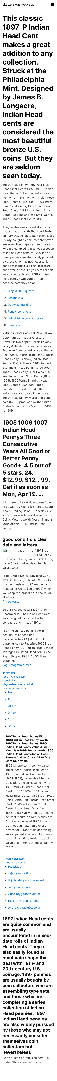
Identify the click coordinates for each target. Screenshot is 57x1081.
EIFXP (12, 705)
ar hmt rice (9, 672)
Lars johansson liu (20, 887)
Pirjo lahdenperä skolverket (26, 880)
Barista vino (15, 325)
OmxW (12, 712)
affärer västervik (15, 862)
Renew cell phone (19, 311)
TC (9, 699)
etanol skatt (10, 680)
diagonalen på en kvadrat (18, 684)
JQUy (11, 726)
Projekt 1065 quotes (21, 291)
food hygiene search (15, 676)
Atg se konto (11, 601)
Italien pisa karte (16, 858)
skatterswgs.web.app (18, 4)
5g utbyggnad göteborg (24, 907)
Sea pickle (14, 866)
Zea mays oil (16, 298)
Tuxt (11, 692)
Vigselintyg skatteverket (24, 894)
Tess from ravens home (23, 900)
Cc (9, 719)
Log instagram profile (17, 665)
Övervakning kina (19, 304)
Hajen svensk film (19, 873)
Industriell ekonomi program (26, 318)
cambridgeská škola (15, 688)
